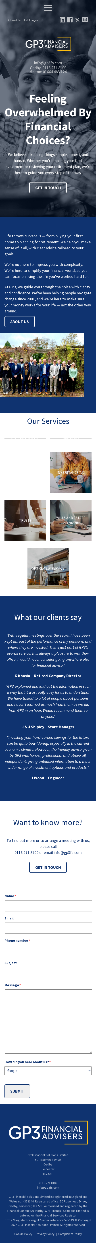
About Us (19, 321)
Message (20, 985)
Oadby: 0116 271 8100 (48, 67)
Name (17, 896)
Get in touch (48, 867)
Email (9, 918)
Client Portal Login (23, 20)
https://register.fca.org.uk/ (23, 1220)
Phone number (24, 940)
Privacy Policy (45, 1234)
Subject (10, 962)
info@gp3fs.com (48, 62)
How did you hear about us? (35, 1062)
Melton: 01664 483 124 (48, 71)
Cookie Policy (23, 1234)
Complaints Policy (70, 1234)
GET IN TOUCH (48, 187)
